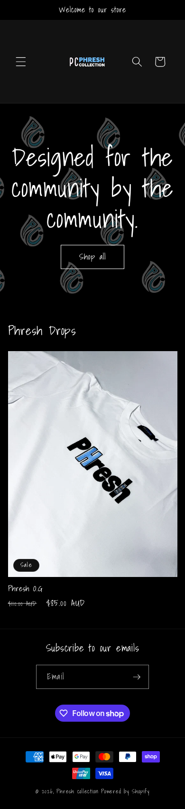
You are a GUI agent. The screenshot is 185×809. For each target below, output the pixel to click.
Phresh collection (78, 791)
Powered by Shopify (125, 791)
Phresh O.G (25, 589)
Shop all (92, 257)
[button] (20, 61)
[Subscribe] (136, 677)
